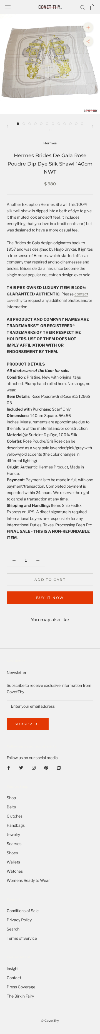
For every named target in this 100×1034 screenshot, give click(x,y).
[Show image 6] (47, 123)
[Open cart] (92, 7)
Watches (15, 871)
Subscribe (28, 724)
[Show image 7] (53, 123)
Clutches (14, 816)
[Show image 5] (41, 123)
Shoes (12, 852)
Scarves (14, 843)
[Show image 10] (70, 123)
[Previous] (7, 126)
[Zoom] (88, 27)
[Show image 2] (23, 123)
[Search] (82, 7)
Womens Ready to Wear (28, 880)
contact (81, 294)
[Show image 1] (18, 123)
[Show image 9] (64, 123)
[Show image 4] (35, 123)
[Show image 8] (59, 123)
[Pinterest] (46, 767)
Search (13, 929)
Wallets (13, 862)
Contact (14, 977)
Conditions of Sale (23, 910)
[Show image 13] (50, 130)
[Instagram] (34, 767)
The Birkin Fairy (20, 996)
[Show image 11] (76, 123)
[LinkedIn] (59, 767)
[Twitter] (21, 767)
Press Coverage (21, 986)
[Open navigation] (8, 7)
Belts (11, 807)
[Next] (92, 126)
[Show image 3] (29, 123)
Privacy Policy (19, 919)
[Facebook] (9, 767)
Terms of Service (22, 938)
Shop (11, 797)
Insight (13, 968)
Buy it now (50, 598)
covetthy (14, 300)
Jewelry (13, 834)
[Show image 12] (82, 123)
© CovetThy (50, 1021)
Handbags (16, 825)
